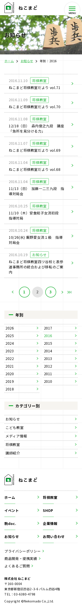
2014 (48, 350)
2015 (48, 343)
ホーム (9, 61)
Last (69, 292)
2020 (9, 373)
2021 (9, 366)
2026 (9, 328)
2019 (9, 381)
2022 (9, 358)
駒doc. (10, 523)
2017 (48, 328)
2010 (48, 381)
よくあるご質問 (17, 565)
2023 (9, 350)
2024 (9, 343)
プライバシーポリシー (22, 551)
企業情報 (50, 523)
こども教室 (14, 427)
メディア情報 (16, 436)
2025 (9, 335)
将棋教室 (12, 444)
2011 (48, 373)
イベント (11, 510)
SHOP (48, 510)
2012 (48, 366)
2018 (9, 389)
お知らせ (27, 61)
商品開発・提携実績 (20, 558)
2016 (48, 335)
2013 (48, 358)
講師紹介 (12, 453)
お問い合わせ (54, 536)
